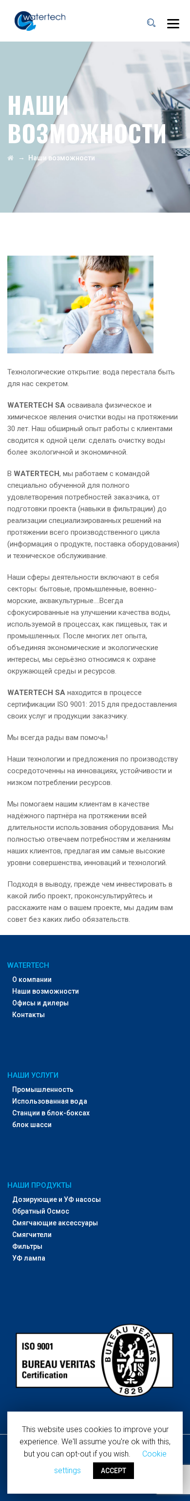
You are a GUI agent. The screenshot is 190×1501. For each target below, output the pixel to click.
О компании (32, 979)
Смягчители (32, 1235)
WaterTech (28, 965)
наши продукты (39, 1185)
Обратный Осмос (40, 1211)
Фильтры (27, 1246)
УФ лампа (28, 1258)
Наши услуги (32, 1075)
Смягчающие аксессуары (55, 1223)
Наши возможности (45, 991)
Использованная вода (49, 1101)
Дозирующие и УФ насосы (56, 1199)
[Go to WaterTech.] (10, 158)
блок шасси (32, 1125)
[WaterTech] (40, 21)
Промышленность (43, 1089)
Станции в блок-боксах (51, 1113)
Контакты (28, 1015)
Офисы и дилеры (40, 1003)
